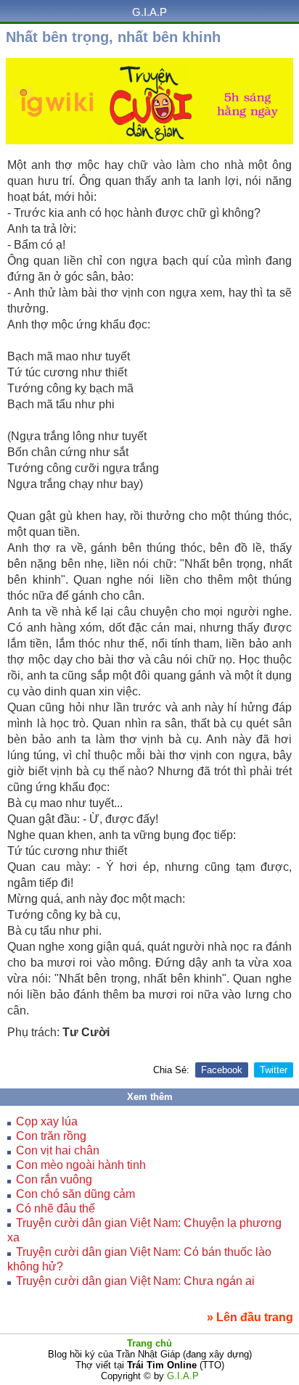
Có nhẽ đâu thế (55, 1208)
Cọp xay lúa (47, 1121)
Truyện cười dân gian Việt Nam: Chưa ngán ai (135, 1281)
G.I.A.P (149, 12)
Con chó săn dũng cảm (75, 1194)
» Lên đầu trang (250, 1317)
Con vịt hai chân (57, 1150)
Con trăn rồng (51, 1136)
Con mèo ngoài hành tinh (81, 1165)
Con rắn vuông (54, 1179)
